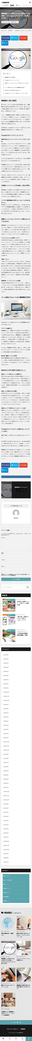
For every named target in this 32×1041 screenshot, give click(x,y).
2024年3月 (5, 679)
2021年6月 (5, 816)
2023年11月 (6, 696)
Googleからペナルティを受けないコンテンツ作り (15, 93)
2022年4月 (5, 775)
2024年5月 (5, 671)
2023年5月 (5, 721)
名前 (2, 553)
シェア (9, 1039)
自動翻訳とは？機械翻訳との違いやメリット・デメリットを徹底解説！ (8, 1013)
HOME (4, 30)
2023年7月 (5, 712)
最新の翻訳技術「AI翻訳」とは (8, 934)
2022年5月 (5, 770)
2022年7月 (5, 762)
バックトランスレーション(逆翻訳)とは (23, 959)
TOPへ (29, 1039)
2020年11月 (6, 845)
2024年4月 (5, 675)
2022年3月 (5, 779)
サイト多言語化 (4, 5)
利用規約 (23, 1029)
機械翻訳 (12, 5)
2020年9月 (5, 853)
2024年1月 (5, 688)
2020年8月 (5, 857)
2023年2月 (5, 733)
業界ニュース (12, 599)
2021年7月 (5, 812)
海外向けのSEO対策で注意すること (12, 90)
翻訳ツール (18, 5)
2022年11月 (6, 746)
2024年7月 (5, 663)
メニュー (16, 1039)
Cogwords (20, 1032)
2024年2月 (5, 683)
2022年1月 (5, 787)
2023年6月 (5, 717)
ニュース (7, 884)
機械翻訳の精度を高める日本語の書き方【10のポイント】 (23, 987)
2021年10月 (6, 799)
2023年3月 (5, 729)
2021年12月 (6, 791)
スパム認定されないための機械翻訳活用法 (13, 87)
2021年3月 (5, 828)
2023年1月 (5, 737)
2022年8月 (5, 758)
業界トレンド (8, 888)
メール (3, 559)
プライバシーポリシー (13, 1029)
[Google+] (23, 38)
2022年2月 (5, 783)
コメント (3, 537)
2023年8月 (5, 708)
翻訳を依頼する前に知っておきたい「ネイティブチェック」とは (23, 935)
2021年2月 (5, 833)
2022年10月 (6, 750)
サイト (2, 566)
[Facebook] (5, 38)
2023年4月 (5, 725)
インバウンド (26, 5)
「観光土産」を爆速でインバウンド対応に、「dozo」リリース (23, 618)
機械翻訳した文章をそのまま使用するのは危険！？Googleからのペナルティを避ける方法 (8, 961)
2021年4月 (5, 824)
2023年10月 (6, 700)
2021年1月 (5, 837)
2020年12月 (6, 841)
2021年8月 (5, 808)
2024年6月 (5, 667)
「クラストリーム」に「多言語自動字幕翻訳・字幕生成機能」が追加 (23, 633)
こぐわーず (7, 876)
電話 (22, 1039)
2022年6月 (5, 766)
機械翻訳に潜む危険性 (9, 77)
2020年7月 (5, 862)
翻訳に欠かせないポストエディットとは (8, 986)
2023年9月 (5, 704)
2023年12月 (6, 692)
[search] (27, 587)
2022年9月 (5, 754)
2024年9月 (5, 654)
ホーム (3, 1039)
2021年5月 (5, 820)
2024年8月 (5, 659)
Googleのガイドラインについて (11, 80)
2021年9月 (5, 804)
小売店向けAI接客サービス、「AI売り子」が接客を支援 (23, 603)
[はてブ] (4, 43)
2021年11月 (6, 795)
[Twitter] (15, 38)
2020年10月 (6, 849)
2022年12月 (6, 741)
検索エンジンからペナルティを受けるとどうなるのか (16, 83)
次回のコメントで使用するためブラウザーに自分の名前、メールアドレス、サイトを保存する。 (15, 575)
